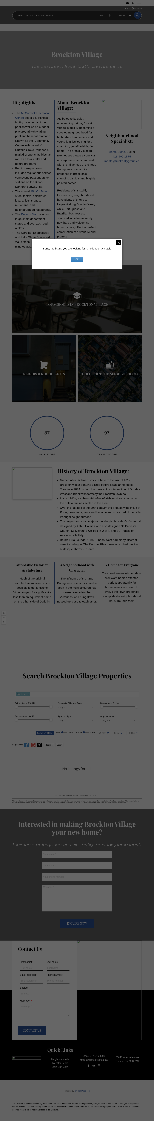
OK (77, 259)
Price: (26, 703)
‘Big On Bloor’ (39, 191)
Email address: (28, 975)
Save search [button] (43, 732)
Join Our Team (60, 1067)
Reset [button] (117, 732)
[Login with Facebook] (26, 746)
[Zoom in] (4, 613)
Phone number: (55, 975)
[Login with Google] (33, 746)
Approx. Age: (65, 716)
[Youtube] (94, 1066)
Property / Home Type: (70, 703)
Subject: (24, 987)
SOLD (139, 8)
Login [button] (59, 745)
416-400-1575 (122, 156)
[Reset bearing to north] (4, 622)
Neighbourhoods (60, 1059)
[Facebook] (88, 1066)
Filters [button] (131, 732)
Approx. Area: (107, 716)
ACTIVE (128, 8)
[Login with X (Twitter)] (39, 746)
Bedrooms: (110, 703)
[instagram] (99, 1066)
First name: (26, 962)
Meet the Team (60, 1063)
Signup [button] (49, 745)
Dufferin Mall (29, 214)
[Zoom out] (4, 617)
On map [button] (102, 732)
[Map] (77, 635)
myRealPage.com (82, 1091)
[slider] (16, 706)
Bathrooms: (25, 716)
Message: (25, 1000)
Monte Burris (117, 151)
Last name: (52, 962)
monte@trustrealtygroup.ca (121, 161)
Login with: (17, 744)
